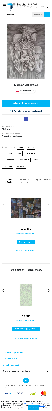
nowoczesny (9, 160)
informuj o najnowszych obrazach (27, 111)
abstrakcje (30, 153)
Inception (26, 229)
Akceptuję (33, 407)
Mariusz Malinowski (26, 85)
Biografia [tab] (38, 179)
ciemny (31, 147)
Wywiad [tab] (47, 179)
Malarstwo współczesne (12, 136)
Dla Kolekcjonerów (13, 352)
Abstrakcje (7, 129)
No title (26, 316)
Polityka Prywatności (24, 385)
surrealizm (8, 166)
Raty (6, 387)
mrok (36, 160)
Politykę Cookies (30, 404)
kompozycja (24, 160)
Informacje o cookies (39, 385)
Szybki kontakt (11, 365)
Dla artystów (10, 358)
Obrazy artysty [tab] (8, 180)
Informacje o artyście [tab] (24, 180)
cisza (21, 147)
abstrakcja (8, 153)
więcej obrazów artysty (26, 103)
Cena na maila (24, 242)
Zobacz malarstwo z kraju (16, 371)
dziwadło (20, 166)
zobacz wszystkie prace (26, 250)
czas (19, 153)
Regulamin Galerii (10, 385)
